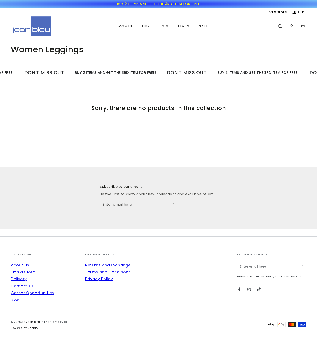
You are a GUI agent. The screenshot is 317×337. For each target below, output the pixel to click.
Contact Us (22, 286)
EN (294, 12)
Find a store (276, 11)
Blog (15, 300)
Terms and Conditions (108, 272)
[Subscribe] (174, 204)
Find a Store (23, 272)
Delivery (19, 279)
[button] (280, 26)
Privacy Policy (99, 279)
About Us (20, 265)
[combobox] (294, 12)
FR (302, 12)
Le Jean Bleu (31, 322)
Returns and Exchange (108, 265)
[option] (302, 12)
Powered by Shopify (25, 328)
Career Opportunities (32, 293)
